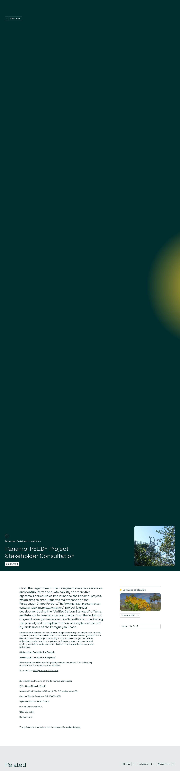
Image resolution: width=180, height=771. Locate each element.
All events (144, 764)
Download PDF (128, 615)
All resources (164, 764)
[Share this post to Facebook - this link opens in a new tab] (137, 626)
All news (126, 764)
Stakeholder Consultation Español (37, 657)
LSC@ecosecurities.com (45, 670)
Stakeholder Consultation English (37, 652)
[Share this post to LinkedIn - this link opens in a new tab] (131, 626)
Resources (15, 18)
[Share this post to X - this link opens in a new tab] (134, 626)
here (77, 727)
